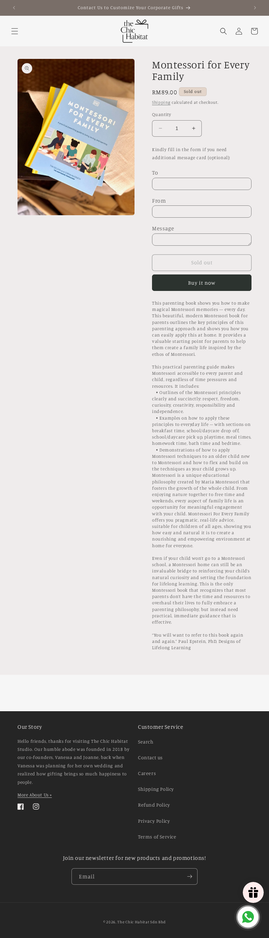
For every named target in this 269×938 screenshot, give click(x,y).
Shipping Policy (156, 789)
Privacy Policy (154, 821)
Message (163, 228)
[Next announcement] (255, 7)
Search (146, 742)
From (159, 200)
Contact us (150, 757)
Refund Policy (154, 805)
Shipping (161, 102)
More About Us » (35, 794)
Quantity (161, 114)
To (155, 172)
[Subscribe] (189, 876)
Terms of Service (157, 837)
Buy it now (201, 282)
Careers (147, 773)
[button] (14, 31)
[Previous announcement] (14, 7)
